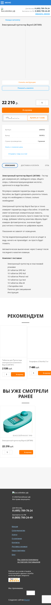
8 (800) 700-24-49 (42, 11)
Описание (10, 165)
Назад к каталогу (12, 20)
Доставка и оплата (30, 165)
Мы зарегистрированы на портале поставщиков (28, 560)
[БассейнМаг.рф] (8, 11)
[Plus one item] (46, 102)
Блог (14, 554)
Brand (27, 600)
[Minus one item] (37, 102)
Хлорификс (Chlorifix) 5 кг (38, 361)
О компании (17, 538)
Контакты (16, 542)
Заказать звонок (42, 14)
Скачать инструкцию (27, 82)
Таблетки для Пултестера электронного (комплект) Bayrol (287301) (12, 362)
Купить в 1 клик (37, 117)
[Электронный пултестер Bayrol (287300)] (17, 422)
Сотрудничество (22, 2)
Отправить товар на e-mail (17, 154)
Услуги (41, 2)
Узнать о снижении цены (14, 147)
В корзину (27, 110)
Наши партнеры (18, 550)
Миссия (15, 526)
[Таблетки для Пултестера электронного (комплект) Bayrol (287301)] (13, 341)
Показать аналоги (25, 88)
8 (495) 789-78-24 (42, 8)
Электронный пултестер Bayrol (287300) (17, 440)
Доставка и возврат (19, 546)
